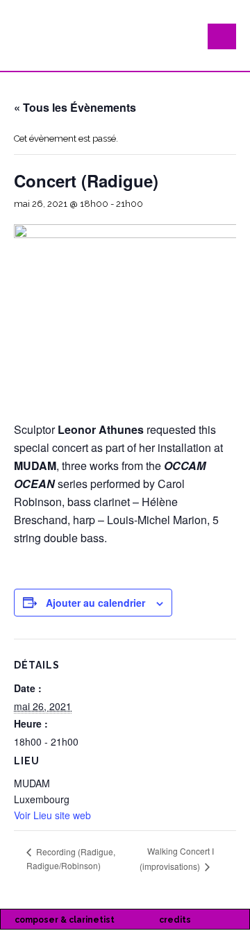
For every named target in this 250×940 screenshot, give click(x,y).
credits (175, 920)
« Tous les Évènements (75, 107)
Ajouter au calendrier (95, 603)
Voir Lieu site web (52, 815)
